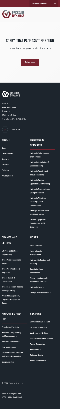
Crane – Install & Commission (8, 279)
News (4, 148)
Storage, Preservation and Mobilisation (39, 212)
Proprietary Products (10, 327)
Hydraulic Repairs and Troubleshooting (39, 173)
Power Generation (37, 344)
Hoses (34, 237)
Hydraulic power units (11, 341)
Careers (5, 164)
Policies (5, 170)
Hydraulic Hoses (37, 287)
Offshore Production (38, 327)
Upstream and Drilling (39, 333)
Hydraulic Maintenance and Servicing (39, 155)
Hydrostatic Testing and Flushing (40, 262)
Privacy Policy (7, 175)
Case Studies (7, 153)
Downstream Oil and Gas (40, 321)
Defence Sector (37, 355)
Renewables (35, 349)
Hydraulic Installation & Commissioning (39, 164)
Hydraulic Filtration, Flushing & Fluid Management (38, 201)
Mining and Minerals (38, 360)
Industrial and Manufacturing (41, 338)
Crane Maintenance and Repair (11, 262)
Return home (30, 62)
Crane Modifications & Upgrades (11, 270)
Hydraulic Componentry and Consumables (11, 334)
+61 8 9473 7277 (9, 107)
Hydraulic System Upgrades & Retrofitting (40, 182)
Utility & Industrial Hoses (40, 292)
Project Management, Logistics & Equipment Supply (11, 299)
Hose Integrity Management (36, 253)
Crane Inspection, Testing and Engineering (12, 288)
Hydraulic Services (37, 142)
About (6, 139)
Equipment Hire (8, 362)
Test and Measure (9, 347)
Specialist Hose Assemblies (36, 271)
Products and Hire (11, 316)
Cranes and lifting (9, 239)
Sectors (5, 159)
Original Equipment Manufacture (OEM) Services (38, 223)
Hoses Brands (36, 245)
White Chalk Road (15, 397)
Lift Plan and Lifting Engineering (10, 253)
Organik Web (16, 393)
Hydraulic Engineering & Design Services (40, 191)
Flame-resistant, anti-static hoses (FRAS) (39, 280)
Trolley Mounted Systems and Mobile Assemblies (12, 354)
